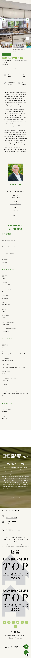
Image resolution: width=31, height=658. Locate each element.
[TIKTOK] (22, 622)
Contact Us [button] (15, 498)
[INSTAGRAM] (8, 622)
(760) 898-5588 (15, 197)
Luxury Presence (15, 638)
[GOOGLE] (26, 622)
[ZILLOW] (15, 626)
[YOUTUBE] (17, 622)
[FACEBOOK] (4, 622)
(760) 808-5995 (10, 523)
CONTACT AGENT (15, 215)
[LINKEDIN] (13, 622)
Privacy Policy (22, 647)
